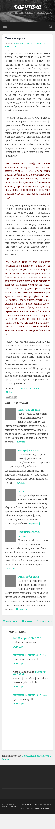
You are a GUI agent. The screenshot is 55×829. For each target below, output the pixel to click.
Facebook (22, 388)
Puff (15, 638)
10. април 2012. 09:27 (36, 655)
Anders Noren (43, 808)
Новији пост (10, 621)
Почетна (27, 621)
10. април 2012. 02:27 (29, 638)
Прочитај (21, 442)
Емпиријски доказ (28, 450)
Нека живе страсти (29, 409)
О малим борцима (28, 576)
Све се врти (15, 38)
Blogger (11, 806)
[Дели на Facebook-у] (15, 397)
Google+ (12, 392)
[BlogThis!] (10, 397)
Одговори (18, 646)
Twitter (36, 388)
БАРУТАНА (27, 7)
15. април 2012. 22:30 (36, 694)
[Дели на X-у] (13, 397)
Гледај (21, 491)
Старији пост (44, 621)
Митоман (18, 655)
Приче (38, 43)
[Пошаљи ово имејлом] (7, 397)
